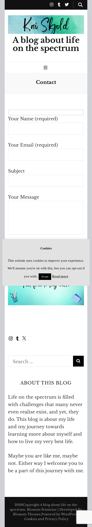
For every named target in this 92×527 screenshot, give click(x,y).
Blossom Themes (26, 514)
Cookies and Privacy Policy (46, 519)
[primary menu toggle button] (46, 67)
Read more (60, 276)
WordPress (69, 514)
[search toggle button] (80, 5)
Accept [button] (44, 276)
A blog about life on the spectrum (46, 44)
